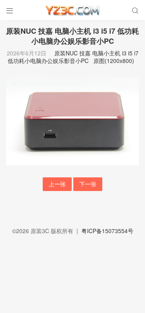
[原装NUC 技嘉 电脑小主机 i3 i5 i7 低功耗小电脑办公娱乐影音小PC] (72, 120)
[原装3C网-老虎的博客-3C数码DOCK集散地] (72, 10)
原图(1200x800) (113, 61)
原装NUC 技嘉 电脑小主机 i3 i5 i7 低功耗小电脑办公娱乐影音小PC (73, 57)
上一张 (57, 184)
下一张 (87, 184)
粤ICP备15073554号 (107, 231)
